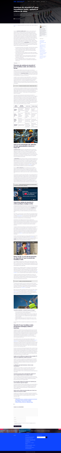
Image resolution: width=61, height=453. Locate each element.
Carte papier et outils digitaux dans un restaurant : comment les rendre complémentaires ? (43, 47)
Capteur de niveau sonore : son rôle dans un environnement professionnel (26, 399)
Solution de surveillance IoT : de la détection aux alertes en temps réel (13, 430)
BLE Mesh (30, 164)
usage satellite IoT (19, 215)
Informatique (38, 1)
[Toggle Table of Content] (18, 63)
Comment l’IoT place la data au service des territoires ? (43, 57)
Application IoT (20, 1)
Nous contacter (43, 1)
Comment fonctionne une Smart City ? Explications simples (24, 402)
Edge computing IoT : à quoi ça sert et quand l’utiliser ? (23, 401)
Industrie (34, 1)
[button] (46, 2)
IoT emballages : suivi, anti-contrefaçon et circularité (23, 400)
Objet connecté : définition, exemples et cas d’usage (40, 430)
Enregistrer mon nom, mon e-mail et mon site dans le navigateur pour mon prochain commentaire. (24, 423)
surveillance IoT (23, 287)
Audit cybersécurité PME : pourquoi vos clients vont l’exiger (43, 53)
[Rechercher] (46, 437)
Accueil (29, 1)
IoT (31, 1)
